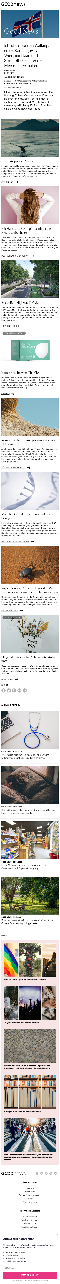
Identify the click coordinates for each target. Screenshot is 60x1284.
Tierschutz (10, 83)
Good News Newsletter (30, 1220)
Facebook (37, 1174)
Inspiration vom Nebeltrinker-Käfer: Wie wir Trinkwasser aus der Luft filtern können (29, 589)
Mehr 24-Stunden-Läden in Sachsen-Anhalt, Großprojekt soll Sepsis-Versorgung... (23, 866)
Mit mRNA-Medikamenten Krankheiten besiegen (27, 515)
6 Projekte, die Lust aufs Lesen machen (22, 1111)
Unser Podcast (30, 1223)
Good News (9, 70)
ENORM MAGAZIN (9, 610)
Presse (30, 1198)
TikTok (55, 1174)
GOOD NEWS (7, 679)
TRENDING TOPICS (10, 326)
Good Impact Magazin (30, 1227)
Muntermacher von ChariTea (20, 372)
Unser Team (30, 1191)
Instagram (46, 1174)
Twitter (41, 1174)
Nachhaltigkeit (40, 81)
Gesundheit (11, 81)
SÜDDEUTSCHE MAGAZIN (13, 467)
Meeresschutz (24, 81)
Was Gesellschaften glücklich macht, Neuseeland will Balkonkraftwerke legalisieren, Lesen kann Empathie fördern (28, 1157)
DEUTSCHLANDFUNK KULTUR (15, 256)
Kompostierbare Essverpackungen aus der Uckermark (29, 441)
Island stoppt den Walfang (18, 160)
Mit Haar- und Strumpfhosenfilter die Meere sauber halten (26, 230)
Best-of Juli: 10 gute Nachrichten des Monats (25, 979)
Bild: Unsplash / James (12, 87)
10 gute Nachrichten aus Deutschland (21, 1022)
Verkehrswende (24, 83)
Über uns (30, 1187)
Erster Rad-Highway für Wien (20, 302)
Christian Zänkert (16, 77)
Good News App (30, 1216)
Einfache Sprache (30, 1202)
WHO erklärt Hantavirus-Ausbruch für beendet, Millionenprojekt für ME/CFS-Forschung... (25, 756)
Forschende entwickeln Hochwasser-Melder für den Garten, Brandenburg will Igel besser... (27, 921)
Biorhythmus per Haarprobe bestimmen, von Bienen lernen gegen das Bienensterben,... (28, 811)
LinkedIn (50, 1174)
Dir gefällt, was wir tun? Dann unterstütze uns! (28, 658)
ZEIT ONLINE (7, 182)
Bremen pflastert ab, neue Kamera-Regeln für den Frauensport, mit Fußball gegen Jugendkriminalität (27, 1066)
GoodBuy (5, 393)
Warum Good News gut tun (30, 1195)
